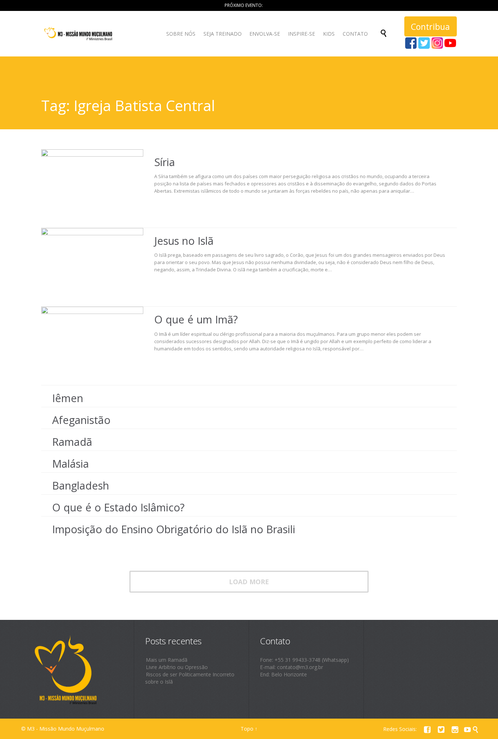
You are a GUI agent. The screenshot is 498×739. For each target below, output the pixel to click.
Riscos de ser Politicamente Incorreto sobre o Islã (189, 678)
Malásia (70, 463)
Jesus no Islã (184, 240)
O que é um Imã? (196, 319)
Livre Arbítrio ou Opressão (177, 667)
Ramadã (72, 442)
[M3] (79, 33)
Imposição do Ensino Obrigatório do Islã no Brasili (173, 529)
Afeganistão (81, 420)
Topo (247, 728)
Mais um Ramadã (166, 659)
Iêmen (67, 398)
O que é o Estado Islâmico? (118, 507)
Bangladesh (80, 485)
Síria (164, 162)
